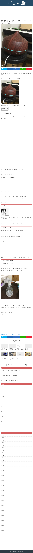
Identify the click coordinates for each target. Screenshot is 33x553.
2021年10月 (2, 457)
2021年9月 (2, 460)
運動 (1, 421)
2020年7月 (2, 485)
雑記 (1, 334)
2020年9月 (2, 482)
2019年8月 (2, 510)
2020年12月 (2, 477)
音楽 (1, 426)
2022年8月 (2, 440)
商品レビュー (14, 334)
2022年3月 (2, 445)
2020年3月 (2, 495)
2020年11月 (2, 480)
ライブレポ (2, 396)
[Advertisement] (16, 13)
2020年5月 (2, 490)
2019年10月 (2, 505)
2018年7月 (2, 530)
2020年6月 (2, 487)
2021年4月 (2, 467)
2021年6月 (2, 465)
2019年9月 (2, 507)
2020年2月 (2, 497)
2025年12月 (2, 435)
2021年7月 (2, 462)
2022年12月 (2, 437)
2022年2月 (2, 447)
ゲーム (2, 391)
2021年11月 (2, 455)
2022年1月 (2, 450)
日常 (1, 411)
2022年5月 (2, 442)
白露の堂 (16, 551)
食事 (1, 429)
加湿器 (11, 334)
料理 (1, 406)
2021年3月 (2, 470)
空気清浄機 (18, 334)
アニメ (2, 386)
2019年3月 (2, 520)
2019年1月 (2, 525)
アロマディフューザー (6, 334)
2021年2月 (2, 472)
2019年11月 (2, 502)
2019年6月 (2, 515)
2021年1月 (2, 475)
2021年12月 (2, 452)
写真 (1, 401)
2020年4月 (2, 492)
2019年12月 (2, 500)
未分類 (2, 416)
